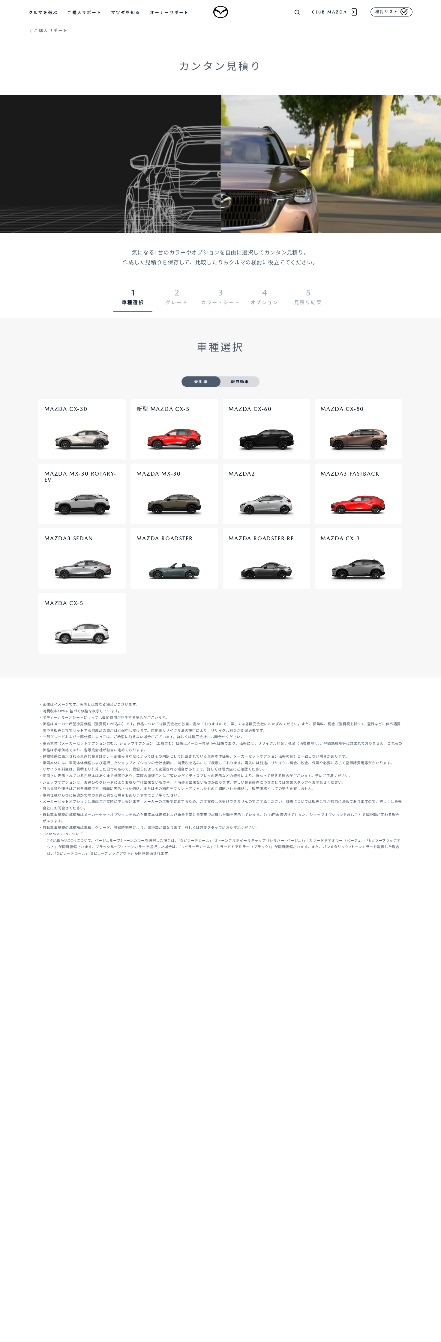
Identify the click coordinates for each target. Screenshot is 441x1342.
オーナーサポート (169, 12)
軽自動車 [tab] (240, 381)
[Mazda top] (220, 12)
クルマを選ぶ (43, 12)
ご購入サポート (84, 12)
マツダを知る (125, 12)
